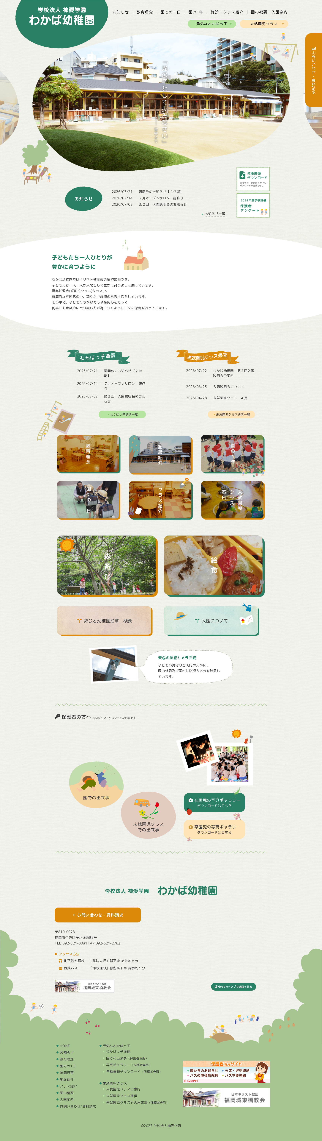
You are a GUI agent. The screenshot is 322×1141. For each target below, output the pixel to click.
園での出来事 (96, 798)
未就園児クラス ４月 (230, 398)
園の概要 (67, 1093)
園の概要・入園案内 (269, 12)
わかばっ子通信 (118, 1051)
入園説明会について (228, 386)
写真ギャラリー (129, 1065)
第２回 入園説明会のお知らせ (163, 204)
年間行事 (67, 1072)
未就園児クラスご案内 (123, 1089)
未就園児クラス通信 (121, 1096)
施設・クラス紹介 (227, 12)
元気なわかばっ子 (212, 23)
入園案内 (67, 1099)
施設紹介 (67, 1079)
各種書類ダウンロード (134, 1071)
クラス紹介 (68, 1086)
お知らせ (121, 12)
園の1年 (195, 12)
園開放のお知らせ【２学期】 (161, 191)
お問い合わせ (78, 1106)
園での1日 (68, 1066)
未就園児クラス (264, 23)
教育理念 (145, 12)
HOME (65, 1046)
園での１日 (170, 12)
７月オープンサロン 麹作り (161, 198)
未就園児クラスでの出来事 (148, 827)
